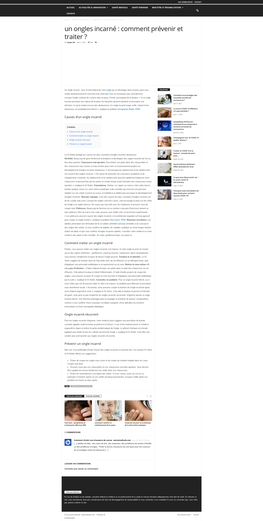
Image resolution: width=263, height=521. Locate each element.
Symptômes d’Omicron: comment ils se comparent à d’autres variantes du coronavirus (185, 125)
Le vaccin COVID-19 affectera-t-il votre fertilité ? (185, 109)
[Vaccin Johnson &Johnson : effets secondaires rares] (164, 168)
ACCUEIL (71, 7)
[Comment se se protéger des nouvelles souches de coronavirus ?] (164, 99)
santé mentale (120, 7)
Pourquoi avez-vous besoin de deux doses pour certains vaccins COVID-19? (186, 193)
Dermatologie (76, 386)
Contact (197, 2)
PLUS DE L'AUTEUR (93, 396)
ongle (108, 90)
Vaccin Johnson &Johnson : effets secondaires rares (184, 165)
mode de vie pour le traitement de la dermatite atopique (138, 424)
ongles (96, 249)
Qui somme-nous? (185, 2)
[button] (197, 11)
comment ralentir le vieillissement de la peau (105, 424)
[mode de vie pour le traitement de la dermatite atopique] (138, 410)
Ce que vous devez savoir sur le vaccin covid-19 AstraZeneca (185, 179)
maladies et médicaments (80, 20)
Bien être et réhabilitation (166, 7)
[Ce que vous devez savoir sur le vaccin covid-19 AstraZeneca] (164, 181)
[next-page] (150, 396)
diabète (106, 227)
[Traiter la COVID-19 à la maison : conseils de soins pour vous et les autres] (164, 155)
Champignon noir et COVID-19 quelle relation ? (186, 138)
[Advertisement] (132, 65)
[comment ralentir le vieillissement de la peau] (108, 410)
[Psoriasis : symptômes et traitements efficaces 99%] (78, 410)
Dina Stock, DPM (118, 220)
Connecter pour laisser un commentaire (81, 469)
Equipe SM (71, 42)
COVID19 (71, 13)
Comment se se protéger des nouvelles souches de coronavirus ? (185, 97)
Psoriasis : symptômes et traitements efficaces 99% (75, 424)
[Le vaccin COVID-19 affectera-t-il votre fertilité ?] (164, 112)
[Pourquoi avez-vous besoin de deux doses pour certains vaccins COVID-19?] (164, 194)
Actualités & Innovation (92, 7)
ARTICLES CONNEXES (74, 396)
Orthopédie (87, 386)
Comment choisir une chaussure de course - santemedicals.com (102, 440)
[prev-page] (147, 396)
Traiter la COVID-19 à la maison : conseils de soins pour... (184, 153)
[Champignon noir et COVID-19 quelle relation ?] (164, 141)
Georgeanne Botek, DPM (128, 109)
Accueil (67, 20)
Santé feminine (140, 7)
